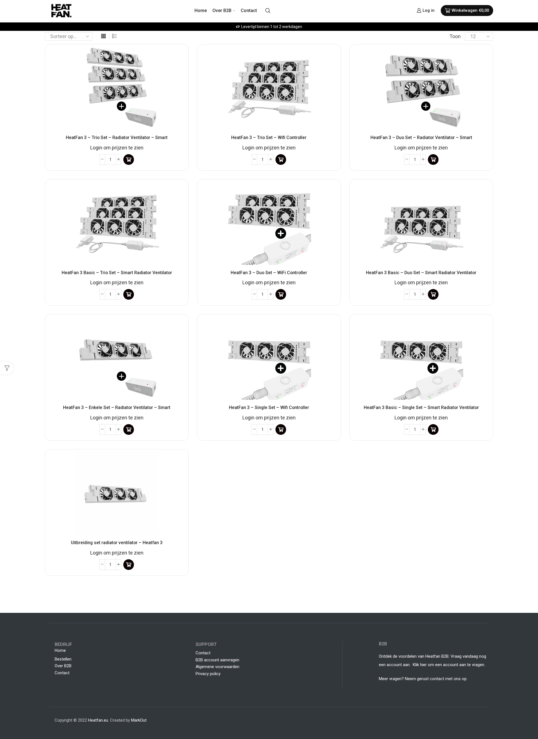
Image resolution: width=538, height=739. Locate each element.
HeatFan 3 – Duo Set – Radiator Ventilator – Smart (421, 137)
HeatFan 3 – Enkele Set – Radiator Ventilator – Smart (116, 407)
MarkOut (139, 720)
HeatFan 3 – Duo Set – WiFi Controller (269, 272)
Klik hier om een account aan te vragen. (449, 664)
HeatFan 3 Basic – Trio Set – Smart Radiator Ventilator (117, 272)
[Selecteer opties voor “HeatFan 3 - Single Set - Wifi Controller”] (280, 429)
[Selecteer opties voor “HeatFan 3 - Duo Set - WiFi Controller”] (280, 294)
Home (200, 10)
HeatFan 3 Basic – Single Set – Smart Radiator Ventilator (421, 407)
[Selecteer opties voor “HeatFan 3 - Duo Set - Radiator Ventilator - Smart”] (433, 159)
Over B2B (221, 10)
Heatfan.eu (98, 720)
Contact (249, 10)
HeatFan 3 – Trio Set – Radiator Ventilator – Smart (117, 137)
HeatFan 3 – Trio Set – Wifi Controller (269, 137)
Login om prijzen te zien (116, 148)
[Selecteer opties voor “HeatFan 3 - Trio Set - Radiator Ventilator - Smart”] (128, 159)
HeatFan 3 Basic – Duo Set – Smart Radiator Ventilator (421, 272)
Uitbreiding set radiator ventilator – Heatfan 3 (117, 542)
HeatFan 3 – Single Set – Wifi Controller (269, 407)
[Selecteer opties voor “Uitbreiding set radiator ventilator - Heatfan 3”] (128, 564)
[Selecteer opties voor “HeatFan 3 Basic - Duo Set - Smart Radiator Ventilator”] (433, 294)
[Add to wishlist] (177, 57)
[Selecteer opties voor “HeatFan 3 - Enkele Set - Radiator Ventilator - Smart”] (128, 429)
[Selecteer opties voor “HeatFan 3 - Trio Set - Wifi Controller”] (280, 159)
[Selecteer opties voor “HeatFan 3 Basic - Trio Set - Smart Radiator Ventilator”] (128, 294)
